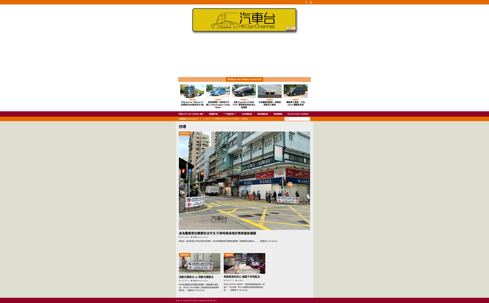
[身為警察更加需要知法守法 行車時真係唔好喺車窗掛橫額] (244, 181)
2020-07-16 (230, 280)
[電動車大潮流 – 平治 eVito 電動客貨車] (296, 91)
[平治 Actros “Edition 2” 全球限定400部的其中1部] (192, 91)
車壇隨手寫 (213, 114)
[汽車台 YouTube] (311, 2)
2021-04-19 (185, 280)
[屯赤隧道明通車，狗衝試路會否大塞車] (270, 91)
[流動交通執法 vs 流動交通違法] (199, 263)
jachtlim (240, 280)
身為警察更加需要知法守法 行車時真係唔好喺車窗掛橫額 (217, 233)
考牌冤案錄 (277, 114)
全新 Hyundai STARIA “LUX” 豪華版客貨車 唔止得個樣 (243, 105)
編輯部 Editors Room (200, 237)
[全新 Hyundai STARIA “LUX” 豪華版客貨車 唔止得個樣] (244, 91)
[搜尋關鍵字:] (297, 119)
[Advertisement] (244, 58)
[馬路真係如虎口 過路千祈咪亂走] (244, 263)
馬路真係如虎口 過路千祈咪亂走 (242, 276)
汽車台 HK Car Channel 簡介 (191, 114)
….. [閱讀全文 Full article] (267, 241)
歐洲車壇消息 (262, 114)
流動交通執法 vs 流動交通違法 (196, 277)
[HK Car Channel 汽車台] (244, 35)
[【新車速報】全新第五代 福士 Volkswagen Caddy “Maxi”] (218, 91)
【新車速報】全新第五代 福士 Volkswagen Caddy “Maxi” (218, 105)
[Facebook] (306, 2)
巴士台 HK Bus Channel (298, 114)
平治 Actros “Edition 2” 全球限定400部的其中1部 (192, 103)
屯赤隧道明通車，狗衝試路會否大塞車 (270, 103)
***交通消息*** (229, 114)
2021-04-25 (185, 237)
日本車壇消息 (247, 114)
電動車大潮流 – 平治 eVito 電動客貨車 (295, 103)
